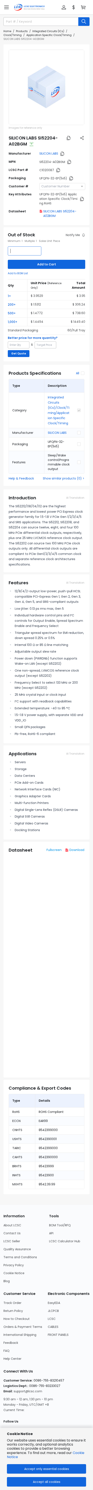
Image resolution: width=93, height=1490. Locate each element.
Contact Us (12, 1233)
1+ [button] (9, 296)
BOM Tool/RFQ (60, 1225)
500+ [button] (12, 313)
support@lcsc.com (28, 1391)
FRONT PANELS (58, 1335)
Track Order (12, 1303)
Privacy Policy (13, 1265)
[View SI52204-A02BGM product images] (46, 87)
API (51, 1233)
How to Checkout (16, 1319)
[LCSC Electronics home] (29, 7)
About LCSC (12, 1225)
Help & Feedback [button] (21, 478)
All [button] (77, 373)
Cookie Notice (13, 1273)
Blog (6, 1281)
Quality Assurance (17, 1249)
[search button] (84, 21)
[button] (6, 7)
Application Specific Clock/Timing (49, 35)
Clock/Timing (12, 35)
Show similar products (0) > (63, 478)
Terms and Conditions (20, 1257)
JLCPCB (53, 1311)
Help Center (12, 1359)
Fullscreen (54, 850)
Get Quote (18, 353)
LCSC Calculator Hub (64, 1241)
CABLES (53, 1327)
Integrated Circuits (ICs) (48, 31)
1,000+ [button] (12, 322)
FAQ (6, 1351)
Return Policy (13, 1311)
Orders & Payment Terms (22, 1327)
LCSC (52, 1319)
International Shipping (19, 1335)
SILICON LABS (48, 153)
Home (7, 31)
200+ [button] (12, 304)
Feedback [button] (10, 1343)
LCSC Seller (11, 1241)
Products (22, 31)
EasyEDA (54, 1303)
